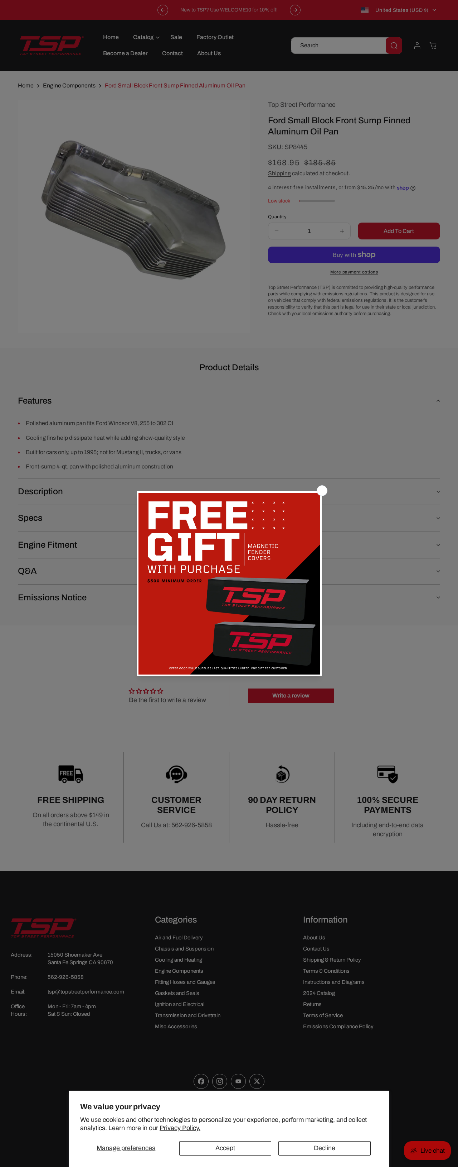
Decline (324, 1148)
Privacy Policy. (180, 1128)
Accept (225, 1148)
